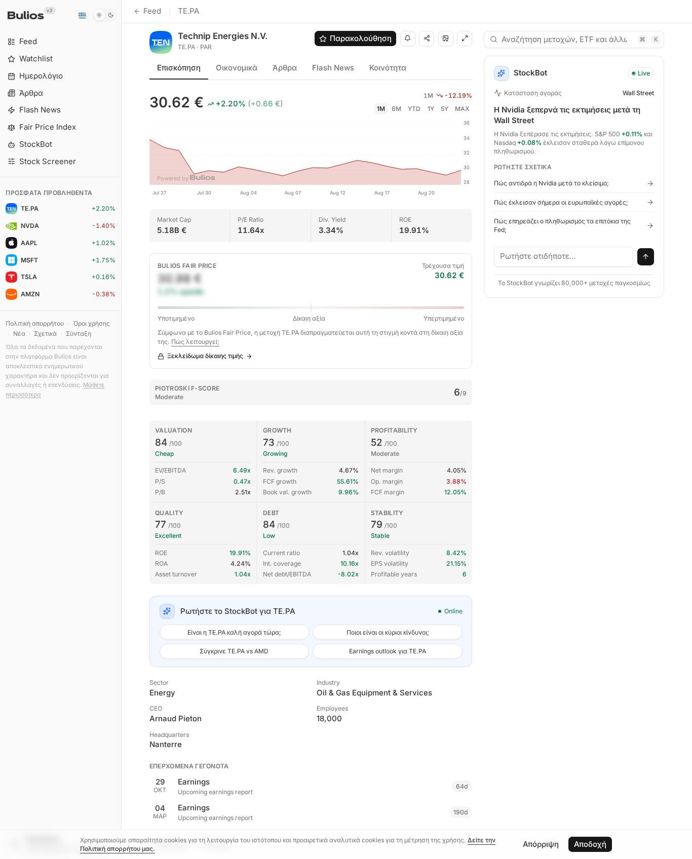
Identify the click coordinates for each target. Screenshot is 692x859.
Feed (152, 11)
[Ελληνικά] (82, 15)
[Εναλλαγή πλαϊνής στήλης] (121, 429)
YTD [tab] (414, 108)
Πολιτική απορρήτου (35, 323)
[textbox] (564, 257)
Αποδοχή (590, 844)
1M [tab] (381, 108)
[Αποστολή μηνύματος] (646, 256)
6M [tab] (396, 108)
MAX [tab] (462, 108)
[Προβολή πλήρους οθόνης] (464, 38)
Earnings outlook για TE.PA (387, 651)
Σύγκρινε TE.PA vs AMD (234, 651)
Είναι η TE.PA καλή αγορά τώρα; (234, 632)
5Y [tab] (444, 108)
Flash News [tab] (333, 67)
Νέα (19, 333)
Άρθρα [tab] (285, 67)
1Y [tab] (431, 108)
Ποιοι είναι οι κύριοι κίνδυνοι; (388, 632)
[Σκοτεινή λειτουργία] (105, 15)
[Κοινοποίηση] (426, 38)
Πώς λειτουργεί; (195, 341)
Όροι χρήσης (91, 323)
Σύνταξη (78, 333)
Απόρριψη (541, 844)
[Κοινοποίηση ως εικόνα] (445, 38)
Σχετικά (45, 333)
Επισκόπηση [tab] (179, 67)
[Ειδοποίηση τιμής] (407, 38)
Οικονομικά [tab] (236, 67)
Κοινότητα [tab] (387, 67)
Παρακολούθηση (361, 38)
